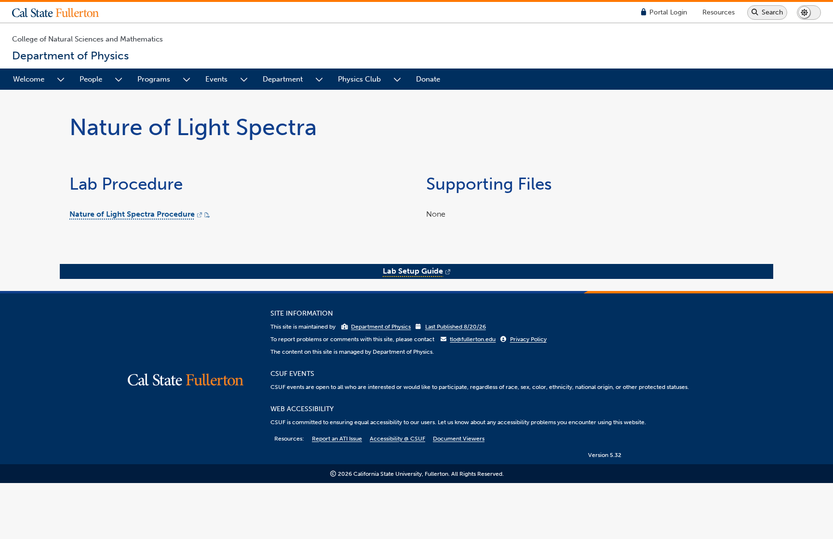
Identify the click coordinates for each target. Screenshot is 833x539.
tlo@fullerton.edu (473, 339)
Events (216, 79)
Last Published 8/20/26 (455, 326)
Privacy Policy (528, 339)
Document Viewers (458, 438)
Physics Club (359, 79)
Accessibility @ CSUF (397, 438)
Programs (153, 79)
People (91, 79)
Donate (428, 79)
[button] (62, 12)
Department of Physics (381, 326)
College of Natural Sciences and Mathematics (87, 39)
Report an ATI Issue (337, 438)
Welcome (28, 79)
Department (283, 79)
